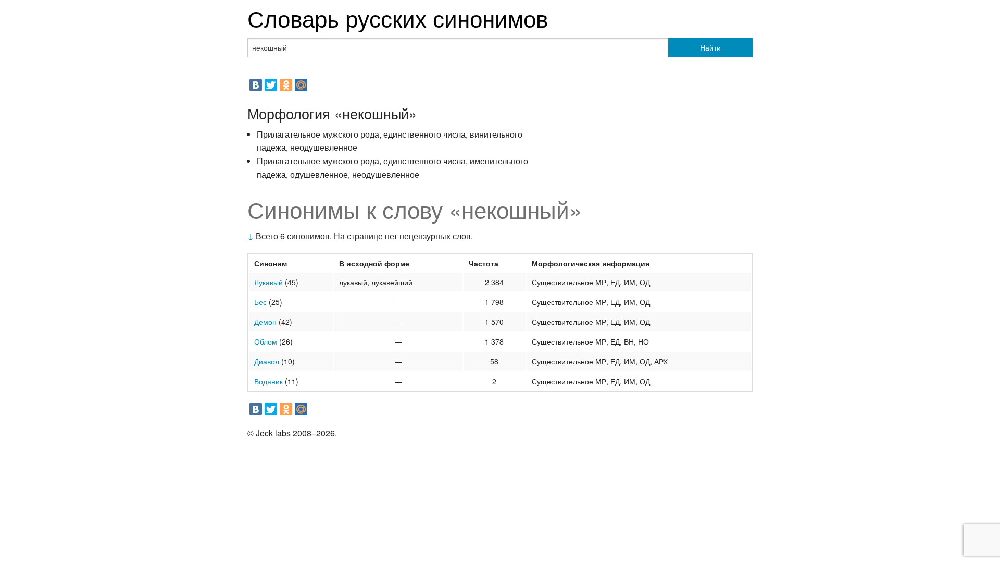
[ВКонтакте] (255, 85)
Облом (265, 341)
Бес (260, 302)
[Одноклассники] (286, 85)
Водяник (268, 381)
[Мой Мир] (301, 85)
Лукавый (268, 282)
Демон (265, 321)
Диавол (266, 361)
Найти (710, 47)
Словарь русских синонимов (397, 17)
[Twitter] (271, 85)
